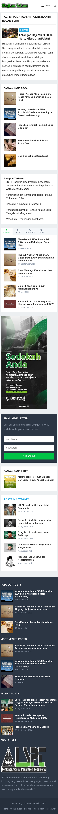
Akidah (13, 809)
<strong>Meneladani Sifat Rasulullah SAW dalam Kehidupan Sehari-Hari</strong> (35, 112)
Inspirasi (27, 809)
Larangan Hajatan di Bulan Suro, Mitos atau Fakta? (36, 36)
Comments (30, 232)
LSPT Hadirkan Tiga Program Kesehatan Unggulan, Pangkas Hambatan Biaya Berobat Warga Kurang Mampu (30, 185)
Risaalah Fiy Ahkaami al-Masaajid (23, 204)
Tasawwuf (51, 809)
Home (5, 809)
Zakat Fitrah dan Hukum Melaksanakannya (31, 287)
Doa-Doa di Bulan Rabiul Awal (33, 156)
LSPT (43, 803)
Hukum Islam (39, 809)
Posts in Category (16, 499)
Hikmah (24, 30)
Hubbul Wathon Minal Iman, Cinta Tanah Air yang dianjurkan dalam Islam (35, 97)
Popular (6, 232)
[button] (46, 5)
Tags (41, 232)
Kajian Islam (24, 803)
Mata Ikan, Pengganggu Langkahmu (25, 219)
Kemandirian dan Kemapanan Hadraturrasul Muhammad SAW (36, 303)
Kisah (19, 809)
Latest (18, 232)
